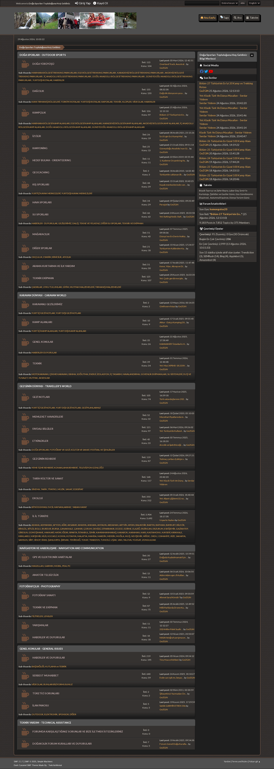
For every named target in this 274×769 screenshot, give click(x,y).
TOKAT (84, 539)
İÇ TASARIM (116, 374)
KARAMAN (134, 532)
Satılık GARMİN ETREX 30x (173, 705)
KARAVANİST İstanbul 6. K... (173, 344)
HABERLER (58, 80)
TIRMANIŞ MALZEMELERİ (108, 287)
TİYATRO (52, 489)
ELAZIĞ (136, 528)
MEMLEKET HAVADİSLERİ (47, 416)
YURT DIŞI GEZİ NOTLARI (68, 313)
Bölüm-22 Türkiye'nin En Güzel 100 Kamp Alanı (225, 175)
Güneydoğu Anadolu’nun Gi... (174, 148)
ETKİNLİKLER (40, 440)
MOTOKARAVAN (40, 374)
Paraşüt (163, 204)
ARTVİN (123, 525)
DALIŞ (75, 223)
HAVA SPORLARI (42, 202)
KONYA (61, 536)
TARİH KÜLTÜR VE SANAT (47, 478)
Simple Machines (45, 761)
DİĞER (73, 714)
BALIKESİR (141, 525)
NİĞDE (146, 536)
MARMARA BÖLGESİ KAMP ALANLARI (51, 123)
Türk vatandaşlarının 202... (173, 399)
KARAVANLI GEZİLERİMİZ (47, 304)
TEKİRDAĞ (75, 539)
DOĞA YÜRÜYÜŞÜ (43, 63)
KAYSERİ (166, 532)
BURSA (55, 528)
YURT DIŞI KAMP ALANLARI (72, 331)
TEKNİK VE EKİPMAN (132, 223)
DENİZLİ (97, 528)
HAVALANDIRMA (131, 374)
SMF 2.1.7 (18, 761)
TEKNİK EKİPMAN (43, 278)
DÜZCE (119, 528)
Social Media (210, 65)
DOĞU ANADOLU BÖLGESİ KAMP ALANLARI (68, 127)
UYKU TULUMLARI (52, 287)
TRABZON (94, 539)
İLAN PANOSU (40, 705)
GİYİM (66, 287)
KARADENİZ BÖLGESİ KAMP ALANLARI (122, 123)
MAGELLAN (38, 566)
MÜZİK (61, 489)
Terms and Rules (240, 761)
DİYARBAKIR (108, 528)
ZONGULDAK (149, 539)
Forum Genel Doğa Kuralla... (174, 744)
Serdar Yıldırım (207, 103)
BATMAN (160, 525)
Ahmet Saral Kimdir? (170, 597)
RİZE (173, 536)
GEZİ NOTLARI (41, 396)
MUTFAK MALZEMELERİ (82, 287)
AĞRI (64, 525)
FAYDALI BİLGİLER (42, 428)
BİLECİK (181, 525)
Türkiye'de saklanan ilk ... (172, 174)
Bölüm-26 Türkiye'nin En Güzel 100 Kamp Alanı (225, 141)
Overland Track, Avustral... (173, 64)
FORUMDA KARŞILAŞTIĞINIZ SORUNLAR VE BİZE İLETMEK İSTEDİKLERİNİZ (77, 731)
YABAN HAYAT (80, 507)
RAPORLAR (107, 101)
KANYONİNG (39, 148)
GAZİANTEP (182, 528)
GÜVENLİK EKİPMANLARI (153, 374)
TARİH (44, 489)
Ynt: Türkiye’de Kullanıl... (171, 431)
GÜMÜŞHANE (36, 532)
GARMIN (49, 566)
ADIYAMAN (46, 525)
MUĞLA (120, 536)
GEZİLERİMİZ (64, 223)
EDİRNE (128, 528)
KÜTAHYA (71, 536)
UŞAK (114, 539)
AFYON (57, 525)
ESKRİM (47, 257)
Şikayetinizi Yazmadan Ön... (173, 693)
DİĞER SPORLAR (42, 248)
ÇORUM (88, 528)
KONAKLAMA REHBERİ (66, 467)
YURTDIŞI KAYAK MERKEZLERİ (77, 193)
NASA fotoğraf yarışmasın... (173, 637)
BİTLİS (31, 528)
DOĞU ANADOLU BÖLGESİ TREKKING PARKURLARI (118, 76)
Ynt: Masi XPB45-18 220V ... (173, 365)
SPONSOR (64, 714)
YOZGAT (137, 539)
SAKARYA (180, 536)
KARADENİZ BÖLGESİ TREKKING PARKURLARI (140, 72)
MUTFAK (33, 377)
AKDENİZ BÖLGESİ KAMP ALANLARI (161, 123)
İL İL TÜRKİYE (40, 516)
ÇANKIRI (78, 528)
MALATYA (82, 536)
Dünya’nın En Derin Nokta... (173, 236)
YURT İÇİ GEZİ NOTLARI (43, 313)
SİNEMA (36, 489)
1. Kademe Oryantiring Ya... (173, 160)
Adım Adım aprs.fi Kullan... (173, 575)
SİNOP (37, 539)
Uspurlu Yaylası (167, 520)
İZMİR (92, 532)
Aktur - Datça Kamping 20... (173, 322)
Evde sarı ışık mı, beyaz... (172, 677)
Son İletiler (210, 77)
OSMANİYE (164, 536)
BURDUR (46, 528)
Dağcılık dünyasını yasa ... (172, 93)
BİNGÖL (22, 528)
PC (69, 566)
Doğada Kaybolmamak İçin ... (174, 557)
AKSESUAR (44, 377)
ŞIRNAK (65, 539)
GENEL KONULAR (42, 341)
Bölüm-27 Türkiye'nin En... (173, 114)
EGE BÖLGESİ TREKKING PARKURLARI (97, 72)
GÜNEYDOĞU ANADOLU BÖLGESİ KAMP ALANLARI (118, 127)
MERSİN (111, 536)
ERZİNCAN (146, 528)
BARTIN (151, 525)
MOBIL (57, 566)
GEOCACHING (40, 172)
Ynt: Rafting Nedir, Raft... (171, 216)
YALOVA (127, 539)
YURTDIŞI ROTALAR (42, 80)
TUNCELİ (105, 539)
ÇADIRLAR (37, 287)
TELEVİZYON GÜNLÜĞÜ (91, 467)
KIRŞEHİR (36, 536)
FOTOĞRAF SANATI (44, 595)
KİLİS (44, 536)
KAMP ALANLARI (42, 322)
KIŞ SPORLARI (40, 184)
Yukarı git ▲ (254, 761)
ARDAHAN (113, 525)
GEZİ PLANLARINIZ (91, 407)
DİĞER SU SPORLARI (111, 223)
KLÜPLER (127, 101)
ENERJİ (92, 374)
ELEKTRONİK (51, 714)
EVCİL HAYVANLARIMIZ (60, 507)
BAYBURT (171, 525)
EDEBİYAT (78, 489)
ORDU (154, 536)
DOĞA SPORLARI (40, 449)
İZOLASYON (103, 374)
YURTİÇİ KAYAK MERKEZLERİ (46, 193)
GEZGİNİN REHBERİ (44, 458)
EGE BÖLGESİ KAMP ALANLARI (86, 123)
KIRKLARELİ (24, 536)
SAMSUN (23, 539)
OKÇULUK (37, 257)
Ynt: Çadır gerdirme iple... (172, 278)
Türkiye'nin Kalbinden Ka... (173, 248)
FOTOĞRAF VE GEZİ (60, 449)
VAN (120, 539)
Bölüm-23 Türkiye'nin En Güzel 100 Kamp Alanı (225, 166)
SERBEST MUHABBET (45, 675)
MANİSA (92, 536)
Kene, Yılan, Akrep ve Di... (172, 266)
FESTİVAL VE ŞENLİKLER (102, 449)
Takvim (207, 185)
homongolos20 (218, 209)
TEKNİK (117, 101)
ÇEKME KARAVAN (58, 374)
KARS (143, 532)
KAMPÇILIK (39, 112)
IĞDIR (65, 532)
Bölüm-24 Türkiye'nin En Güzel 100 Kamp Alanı (225, 158)
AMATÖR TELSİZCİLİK (45, 574)
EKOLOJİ (37, 498)
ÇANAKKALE (66, 528)
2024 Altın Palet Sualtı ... (171, 629)
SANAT (69, 489)
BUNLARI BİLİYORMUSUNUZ (58, 684)
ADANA (36, 525)
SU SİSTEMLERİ (174, 374)
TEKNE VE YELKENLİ (90, 223)
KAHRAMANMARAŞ (106, 532)
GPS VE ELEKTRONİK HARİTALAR (52, 557)
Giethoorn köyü (167, 306)
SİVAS (44, 539)
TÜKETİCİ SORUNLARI (45, 693)
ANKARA (91, 525)
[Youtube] (211, 71)
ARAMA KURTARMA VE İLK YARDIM (53, 266)
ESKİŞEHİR (169, 528)
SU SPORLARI (40, 214)
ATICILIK (67, 257)
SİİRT (31, 539)
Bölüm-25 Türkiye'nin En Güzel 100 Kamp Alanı (225, 149)
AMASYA (82, 525)
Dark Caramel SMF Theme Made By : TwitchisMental (38, 765)
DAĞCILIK (38, 91)
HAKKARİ (49, 532)
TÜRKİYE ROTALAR (70, 101)
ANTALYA (102, 525)
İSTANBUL (83, 532)
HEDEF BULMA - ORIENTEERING (51, 160)
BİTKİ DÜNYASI (39, 507)
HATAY (58, 532)
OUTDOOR (37, 714)
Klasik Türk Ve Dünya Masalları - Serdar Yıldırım (225, 132)
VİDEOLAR (138, 101)
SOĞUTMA (82, 374)
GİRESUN (23, 532)
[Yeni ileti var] (25, 64)
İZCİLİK (36, 136)
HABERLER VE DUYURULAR (48, 637)
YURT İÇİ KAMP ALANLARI (45, 331)
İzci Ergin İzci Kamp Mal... (172, 136)
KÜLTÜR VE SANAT (80, 449)
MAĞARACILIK (41, 234)
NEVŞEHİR (136, 536)
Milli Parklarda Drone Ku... (172, 607)
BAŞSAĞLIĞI (38, 666)
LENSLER (48, 616)
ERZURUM (158, 528)
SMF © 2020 (30, 761)
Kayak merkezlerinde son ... (173, 184)
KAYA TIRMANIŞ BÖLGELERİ (46, 101)
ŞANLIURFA (54, 539)
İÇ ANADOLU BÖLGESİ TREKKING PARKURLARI (68, 76)
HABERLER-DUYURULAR (44, 352)
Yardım (227, 761)
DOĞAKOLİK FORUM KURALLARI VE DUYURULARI (62, 743)
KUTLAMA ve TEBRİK (56, 666)
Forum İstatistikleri (214, 203)
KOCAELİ (52, 536)
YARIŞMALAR (40, 625)
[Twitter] (206, 71)
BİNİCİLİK (57, 257)
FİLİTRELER (37, 616)
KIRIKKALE (176, 532)
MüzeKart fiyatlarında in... (172, 417)
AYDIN (131, 525)
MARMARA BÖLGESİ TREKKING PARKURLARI (54, 72)
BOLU (38, 528)
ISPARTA (73, 532)
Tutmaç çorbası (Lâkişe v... (172, 459)
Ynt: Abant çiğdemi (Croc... (173, 498)
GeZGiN (164, 67)
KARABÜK (122, 532)
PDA (64, 566)
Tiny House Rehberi (169, 659)
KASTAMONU (154, 532)
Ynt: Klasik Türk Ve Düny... (172, 480)
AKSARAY (72, 525)
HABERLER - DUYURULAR (44, 223)
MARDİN (101, 536)
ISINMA (72, 374)
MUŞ (127, 536)
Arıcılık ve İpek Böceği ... (171, 445)
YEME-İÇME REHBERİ (42, 467)
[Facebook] (202, 71)
